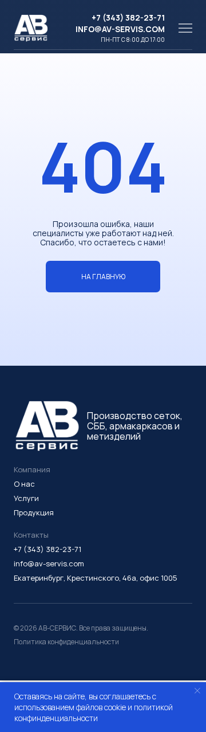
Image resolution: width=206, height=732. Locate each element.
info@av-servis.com (120, 29)
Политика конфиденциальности (66, 642)
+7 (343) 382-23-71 (128, 17)
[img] (185, 28)
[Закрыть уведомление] (197, 690)
